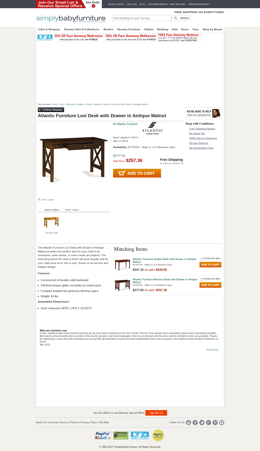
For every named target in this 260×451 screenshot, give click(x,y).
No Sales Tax (197, 133)
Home (54, 104)
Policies (74, 422)
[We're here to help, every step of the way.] (203, 118)
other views (72, 209)
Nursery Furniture (128, 29)
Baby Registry (178, 4)
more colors (52, 209)
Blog (142, 4)
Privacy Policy (89, 422)
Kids (175, 29)
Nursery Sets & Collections (81, 29)
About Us (41, 422)
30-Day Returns (198, 143)
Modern (108, 29)
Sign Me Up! (156, 412)
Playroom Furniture (75, 104)
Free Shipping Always (202, 128)
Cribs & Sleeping (49, 29)
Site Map (104, 422)
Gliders (149, 29)
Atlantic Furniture (127, 123)
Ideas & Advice (116, 4)
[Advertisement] (132, 70)
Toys (195, 29)
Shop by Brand (212, 29)
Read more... (213, 349)
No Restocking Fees (201, 147)
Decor (185, 29)
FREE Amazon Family (198, 4)
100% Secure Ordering (203, 138)
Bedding (162, 29)
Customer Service (158, 4)
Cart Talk (132, 4)
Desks (89, 104)
